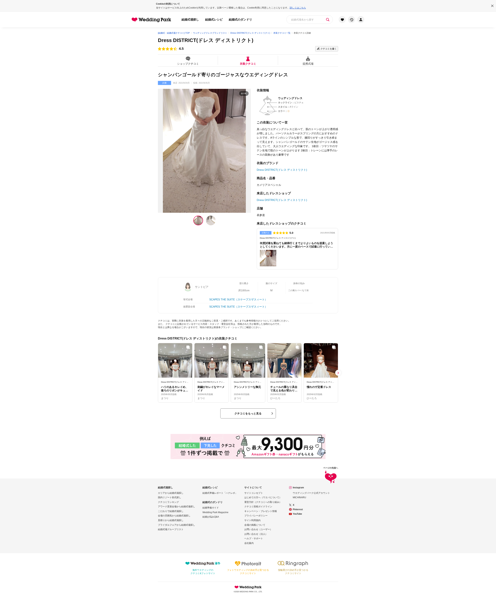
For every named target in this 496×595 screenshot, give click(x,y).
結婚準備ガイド (210, 507)
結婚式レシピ (214, 19)
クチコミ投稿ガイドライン (258, 506)
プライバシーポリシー (256, 515)
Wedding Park (248, 587)
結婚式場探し (190, 19)
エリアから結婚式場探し (170, 493)
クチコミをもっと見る (248, 413)
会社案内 (249, 543)
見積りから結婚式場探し (170, 520)
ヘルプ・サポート (253, 538)
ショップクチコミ (188, 63)
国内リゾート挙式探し (169, 497)
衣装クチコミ (248, 63)
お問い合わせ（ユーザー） (258, 529)
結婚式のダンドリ (240, 19)
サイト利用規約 (252, 520)
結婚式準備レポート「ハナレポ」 (219, 493)
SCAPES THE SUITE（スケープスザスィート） (238, 299)
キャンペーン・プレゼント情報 (260, 511)
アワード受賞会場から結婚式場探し (176, 506)
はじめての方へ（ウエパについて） (263, 497)
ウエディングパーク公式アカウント (311, 493)
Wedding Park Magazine (215, 512)
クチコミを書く (328, 48)
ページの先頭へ (330, 468)
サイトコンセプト (253, 493)
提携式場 (308, 63)
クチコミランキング (168, 502)
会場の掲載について (254, 525)
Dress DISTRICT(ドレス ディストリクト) (205, 40)
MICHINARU (299, 497)
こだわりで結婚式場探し (170, 511)
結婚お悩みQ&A (210, 516)
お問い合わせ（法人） (256, 534)
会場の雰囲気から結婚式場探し (174, 515)
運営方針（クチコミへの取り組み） (263, 502)
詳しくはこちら (298, 7)
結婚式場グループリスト (170, 529)
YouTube (297, 514)
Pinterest (298, 509)
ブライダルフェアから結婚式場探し (176, 525)
